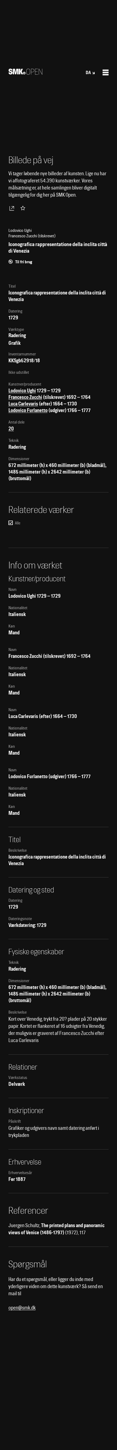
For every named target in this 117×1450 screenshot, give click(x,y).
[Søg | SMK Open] (25, 73)
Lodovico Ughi (22, 390)
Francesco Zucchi (25, 397)
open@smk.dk (22, 1308)
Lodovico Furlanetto (28, 410)
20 (11, 428)
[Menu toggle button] (105, 72)
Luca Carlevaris (23, 404)
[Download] (12, 208)
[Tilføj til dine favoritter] (24, 208)
